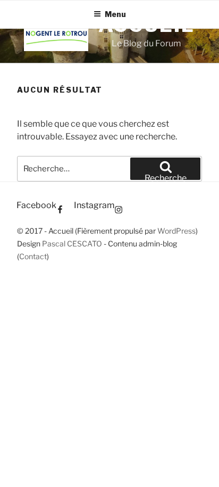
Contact (33, 256)
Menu (115, 14)
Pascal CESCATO (72, 243)
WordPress (176, 230)
